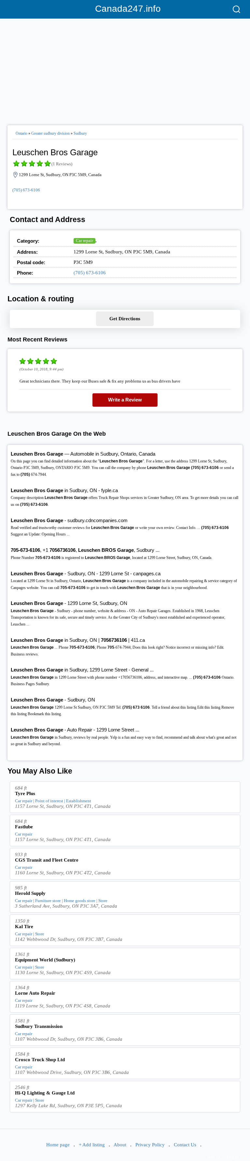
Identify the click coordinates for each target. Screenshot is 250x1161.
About (120, 1144)
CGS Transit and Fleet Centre (46, 860)
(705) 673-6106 (26, 190)
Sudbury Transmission (38, 1026)
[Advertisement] (125, 69)
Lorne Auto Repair (35, 993)
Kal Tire (24, 926)
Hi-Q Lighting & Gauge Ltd (45, 1092)
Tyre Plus (25, 793)
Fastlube (24, 826)
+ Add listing (92, 1144)
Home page (58, 1144)
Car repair (84, 240)
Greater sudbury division (50, 133)
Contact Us (185, 1144)
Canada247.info (125, 9)
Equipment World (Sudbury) (45, 959)
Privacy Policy (150, 1144)
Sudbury (80, 133)
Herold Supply (30, 893)
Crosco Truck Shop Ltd (40, 1059)
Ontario (21, 133)
